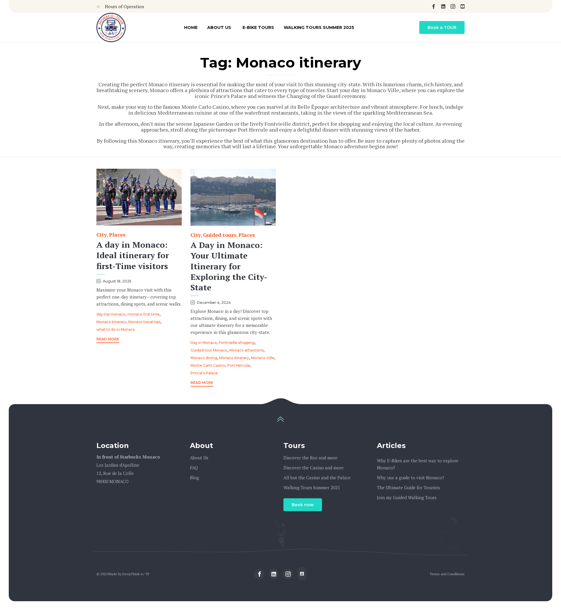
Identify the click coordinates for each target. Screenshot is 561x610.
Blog (194, 477)
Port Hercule (238, 365)
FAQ (194, 468)
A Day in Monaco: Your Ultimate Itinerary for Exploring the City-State (229, 265)
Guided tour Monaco (209, 350)
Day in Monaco (204, 342)
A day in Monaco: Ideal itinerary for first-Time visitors (132, 255)
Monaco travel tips (144, 322)
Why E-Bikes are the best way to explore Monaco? (417, 464)
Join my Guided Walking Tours (407, 497)
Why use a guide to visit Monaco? (410, 477)
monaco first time (143, 314)
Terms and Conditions (447, 574)
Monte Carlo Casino (208, 365)
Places (117, 234)
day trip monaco (110, 314)
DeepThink (131, 574)
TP (147, 574)
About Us (219, 27)
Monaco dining (204, 358)
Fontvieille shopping (236, 342)
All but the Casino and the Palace (317, 477)
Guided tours (219, 235)
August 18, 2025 (117, 281)
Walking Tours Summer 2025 (319, 27)
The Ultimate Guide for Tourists (408, 487)
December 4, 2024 (214, 302)
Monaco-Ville (262, 358)
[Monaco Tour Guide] (111, 27)
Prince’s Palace (204, 373)
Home (191, 27)
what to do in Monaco (115, 329)
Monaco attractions (246, 350)
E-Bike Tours (258, 27)
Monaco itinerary (111, 322)
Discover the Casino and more (313, 468)
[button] (442, 27)
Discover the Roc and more (310, 458)
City (101, 234)
